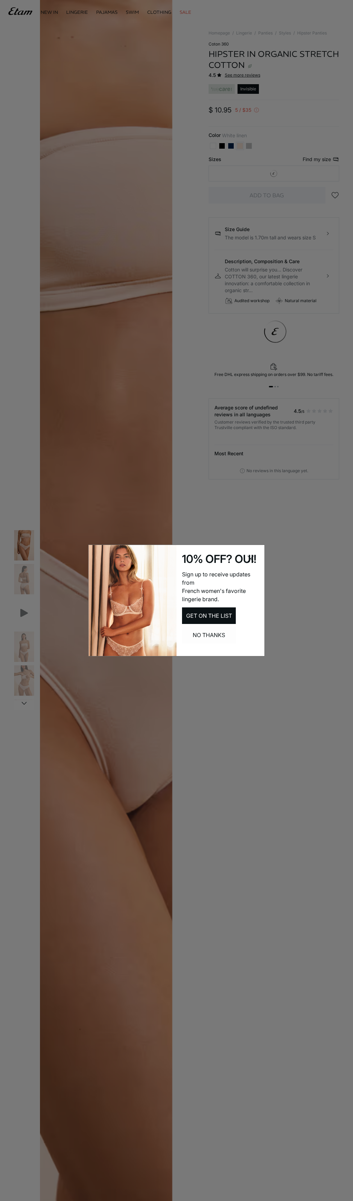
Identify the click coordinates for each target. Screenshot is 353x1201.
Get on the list (209, 615)
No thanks (209, 635)
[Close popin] (251, 559)
